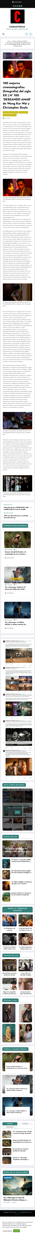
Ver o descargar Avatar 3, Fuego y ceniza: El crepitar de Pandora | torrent (22, 1132)
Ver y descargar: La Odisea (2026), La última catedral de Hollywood (15, 623)
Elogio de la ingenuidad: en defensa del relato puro (9, 993)
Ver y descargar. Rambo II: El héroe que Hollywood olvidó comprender (15, 588)
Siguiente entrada (8, 513)
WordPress (18, 1209)
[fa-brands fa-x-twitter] (15, 6)
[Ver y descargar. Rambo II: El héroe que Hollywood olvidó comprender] (17, 575)
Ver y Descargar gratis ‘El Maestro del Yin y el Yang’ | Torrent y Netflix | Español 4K (17, 1195)
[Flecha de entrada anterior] (30, 507)
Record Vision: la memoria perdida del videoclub (9, 974)
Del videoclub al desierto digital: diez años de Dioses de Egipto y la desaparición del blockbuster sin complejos (21, 872)
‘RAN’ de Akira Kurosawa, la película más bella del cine (16, 517)
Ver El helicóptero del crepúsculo (9, 929)
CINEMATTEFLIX (17, 26)
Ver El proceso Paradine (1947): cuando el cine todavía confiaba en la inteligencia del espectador (9, 948)
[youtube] (21, 6)
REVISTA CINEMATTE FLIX (9, 115)
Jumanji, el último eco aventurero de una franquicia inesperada (21, 894)
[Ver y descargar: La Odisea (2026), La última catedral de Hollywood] (17, 610)
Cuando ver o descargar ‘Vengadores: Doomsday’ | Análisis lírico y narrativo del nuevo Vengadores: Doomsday (22, 1159)
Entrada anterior (8, 504)
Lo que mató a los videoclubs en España (25, 974)
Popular (25, 1124)
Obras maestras (23, 112)
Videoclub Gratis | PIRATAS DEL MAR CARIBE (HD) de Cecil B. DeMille (16, 508)
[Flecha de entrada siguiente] (30, 516)
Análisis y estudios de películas (10, 112)
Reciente (9, 1124)
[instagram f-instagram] (17, 6)
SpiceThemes (17, 1211)
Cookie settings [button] (7, 1231)
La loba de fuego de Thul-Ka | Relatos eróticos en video (25, 929)
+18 (17, 812)
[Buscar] (26, 34)
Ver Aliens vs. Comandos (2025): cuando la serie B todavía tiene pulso (21, 860)
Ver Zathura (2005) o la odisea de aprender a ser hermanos (21, 883)
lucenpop (9, 549)
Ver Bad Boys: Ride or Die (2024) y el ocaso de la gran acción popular (17, 850)
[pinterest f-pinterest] (19, 6)
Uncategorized (8, 1177)
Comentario (10, 1127)
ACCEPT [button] (16, 1231)
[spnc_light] (31, 34)
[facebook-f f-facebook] (13, 6)
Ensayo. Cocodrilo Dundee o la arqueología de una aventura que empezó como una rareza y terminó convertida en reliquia (16, 553)
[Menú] (3, 34)
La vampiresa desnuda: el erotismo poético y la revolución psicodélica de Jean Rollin (25, 948)
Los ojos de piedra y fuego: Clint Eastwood (25, 993)
